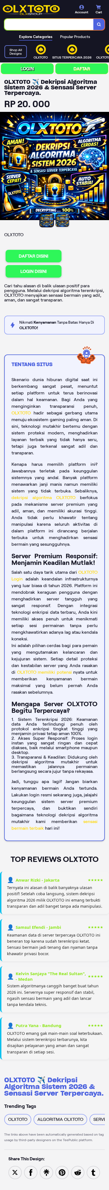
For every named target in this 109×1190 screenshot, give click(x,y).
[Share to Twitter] (15, 1172)
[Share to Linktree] (46, 1172)
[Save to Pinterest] (62, 1172)
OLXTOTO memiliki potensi (44, 672)
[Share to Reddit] (77, 1172)
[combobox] (49, 24)
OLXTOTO (21, 413)
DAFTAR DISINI (33, 256)
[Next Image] (104, 167)
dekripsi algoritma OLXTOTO (43, 497)
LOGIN (27, 68)
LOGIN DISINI (33, 271)
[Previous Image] (4, 167)
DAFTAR (82, 68)
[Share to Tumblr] (93, 1172)
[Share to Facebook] (30, 1172)
